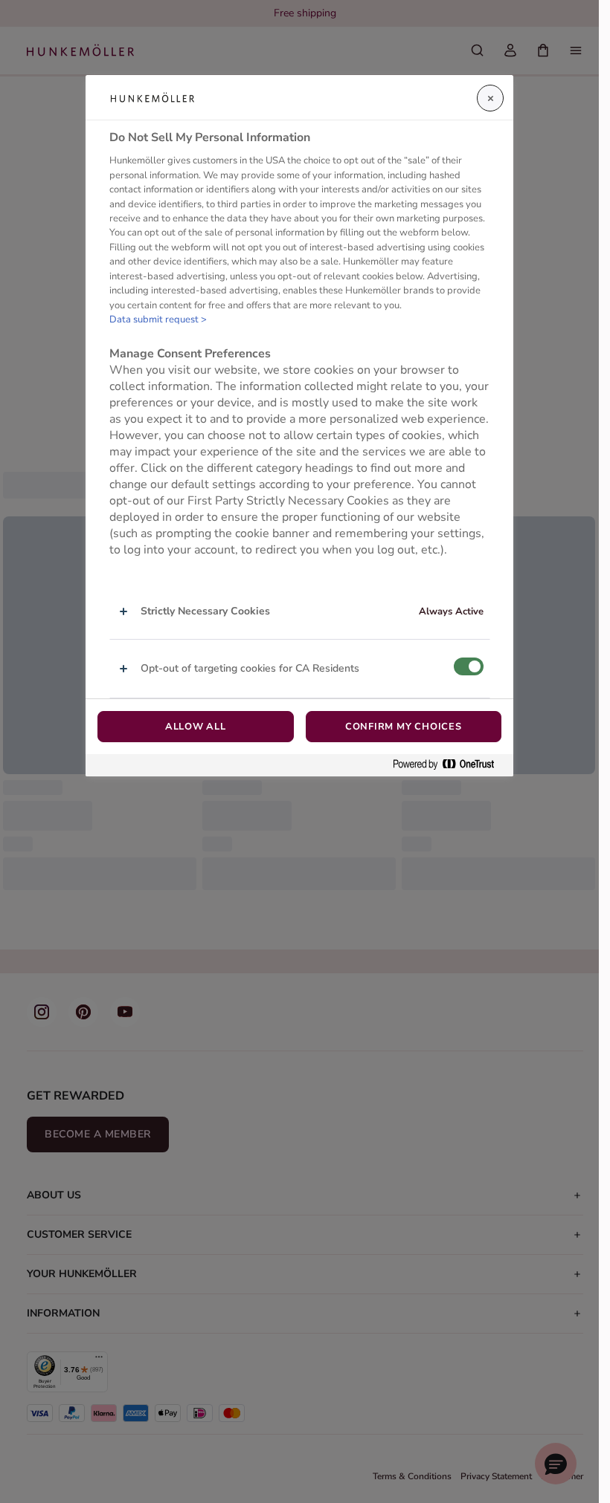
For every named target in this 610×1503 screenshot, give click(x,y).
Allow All (195, 726)
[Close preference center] (490, 98)
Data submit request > (158, 319)
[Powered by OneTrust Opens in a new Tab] (449, 765)
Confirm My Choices (403, 726)
